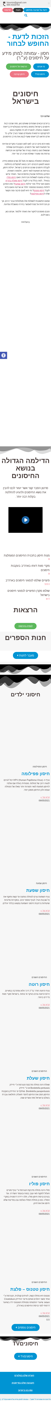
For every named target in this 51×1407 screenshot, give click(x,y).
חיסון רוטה (39, 984)
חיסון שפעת (20, 184)
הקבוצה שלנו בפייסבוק (23, 1383)
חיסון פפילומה (37, 194)
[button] (49, 3)
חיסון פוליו (11, 177)
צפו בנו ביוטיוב (25, 1390)
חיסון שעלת (38, 1078)
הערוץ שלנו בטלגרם (24, 1375)
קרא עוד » (45, 797)
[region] (25, 520)
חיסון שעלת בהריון (14, 180)
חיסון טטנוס (39, 190)
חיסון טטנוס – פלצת (30, 1289)
